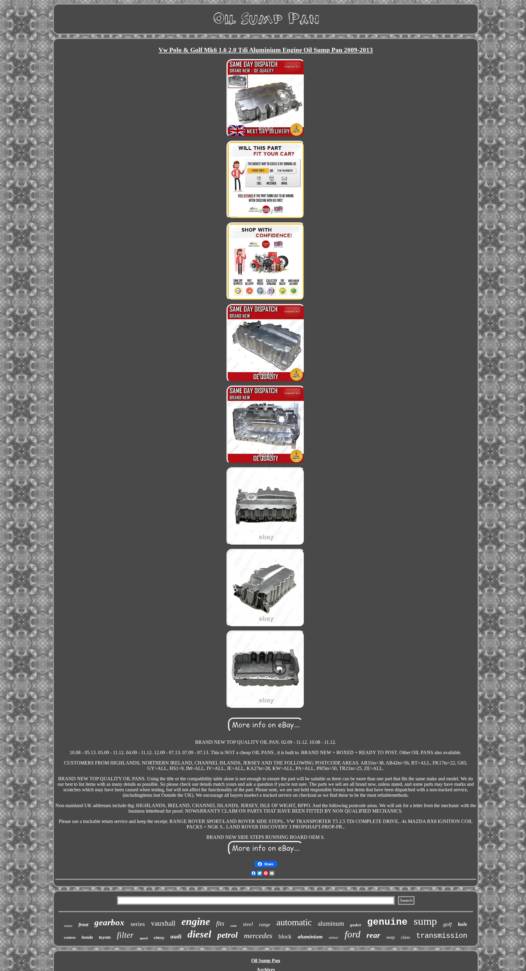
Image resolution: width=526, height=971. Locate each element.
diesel (199, 934)
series (138, 923)
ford (352, 934)
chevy (159, 938)
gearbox (109, 922)
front (83, 924)
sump (425, 921)
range (264, 924)
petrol (227, 935)
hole (462, 924)
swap (390, 937)
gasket (355, 925)
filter (125, 935)
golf (447, 924)
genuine (387, 922)
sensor (333, 937)
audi (175, 936)
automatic (294, 922)
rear (373, 935)
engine (195, 921)
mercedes (258, 935)
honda (87, 937)
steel (248, 924)
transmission (441, 936)
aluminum (331, 923)
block (285, 936)
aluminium (310, 937)
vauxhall (163, 923)
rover (233, 925)
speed (144, 938)
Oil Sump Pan (265, 960)
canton (69, 937)
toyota (105, 937)
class (405, 937)
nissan (68, 925)
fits (220, 923)
